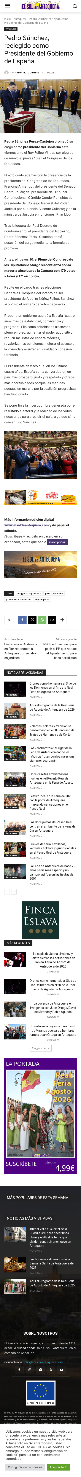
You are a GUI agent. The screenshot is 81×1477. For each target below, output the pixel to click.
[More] (62, 620)
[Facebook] (22, 620)
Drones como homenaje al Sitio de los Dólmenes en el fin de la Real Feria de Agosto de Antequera (53, 688)
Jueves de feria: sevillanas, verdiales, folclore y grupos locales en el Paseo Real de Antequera (53, 848)
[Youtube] (61, 1370)
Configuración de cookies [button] (25, 1467)
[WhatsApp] (42, 620)
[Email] (52, 620)
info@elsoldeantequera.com (43, 1362)
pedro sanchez (54, 593)
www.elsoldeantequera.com (26, 525)
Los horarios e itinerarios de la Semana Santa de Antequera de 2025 (52, 1263)
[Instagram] (30, 1370)
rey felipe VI (42, 599)
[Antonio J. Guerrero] (7, 72)
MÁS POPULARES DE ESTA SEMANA (37, 1197)
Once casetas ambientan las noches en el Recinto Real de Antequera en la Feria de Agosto (51, 778)
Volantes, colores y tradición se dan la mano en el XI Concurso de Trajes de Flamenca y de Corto (52, 730)
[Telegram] (40, 1370)
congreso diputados (29, 593)
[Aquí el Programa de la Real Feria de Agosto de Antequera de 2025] (15, 1286)
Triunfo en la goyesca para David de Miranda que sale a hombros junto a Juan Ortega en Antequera (53, 1030)
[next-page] (14, 892)
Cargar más (39, 1048)
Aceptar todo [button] (58, 1467)
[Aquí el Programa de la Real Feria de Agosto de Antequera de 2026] (15, 710)
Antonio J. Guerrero (27, 72)
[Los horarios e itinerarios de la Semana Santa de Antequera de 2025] (15, 1264)
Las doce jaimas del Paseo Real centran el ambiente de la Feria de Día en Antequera (53, 826)
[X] (32, 620)
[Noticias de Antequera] (40, 5)
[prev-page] (7, 892)
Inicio (7, 19)
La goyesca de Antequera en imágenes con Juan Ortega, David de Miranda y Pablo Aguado (53, 1008)
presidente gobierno (18, 599)
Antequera (20, 19)
